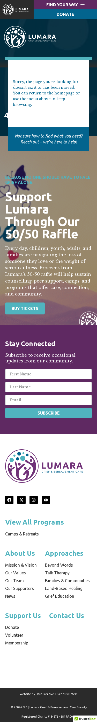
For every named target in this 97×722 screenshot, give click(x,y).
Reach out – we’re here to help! (48, 142)
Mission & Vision (21, 565)
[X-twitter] (21, 500)
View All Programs (34, 522)
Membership (16, 643)
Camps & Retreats (22, 534)
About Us (20, 553)
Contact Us (66, 615)
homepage (64, 93)
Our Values (15, 572)
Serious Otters (67, 694)
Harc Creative (45, 694)
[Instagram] (33, 500)
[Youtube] (46, 500)
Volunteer (14, 635)
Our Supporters (19, 588)
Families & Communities (67, 580)
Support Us (23, 615)
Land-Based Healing (64, 588)
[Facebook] (9, 500)
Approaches (64, 553)
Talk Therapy (57, 572)
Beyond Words (59, 565)
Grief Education (59, 596)
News (10, 596)
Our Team (14, 580)
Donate (12, 627)
